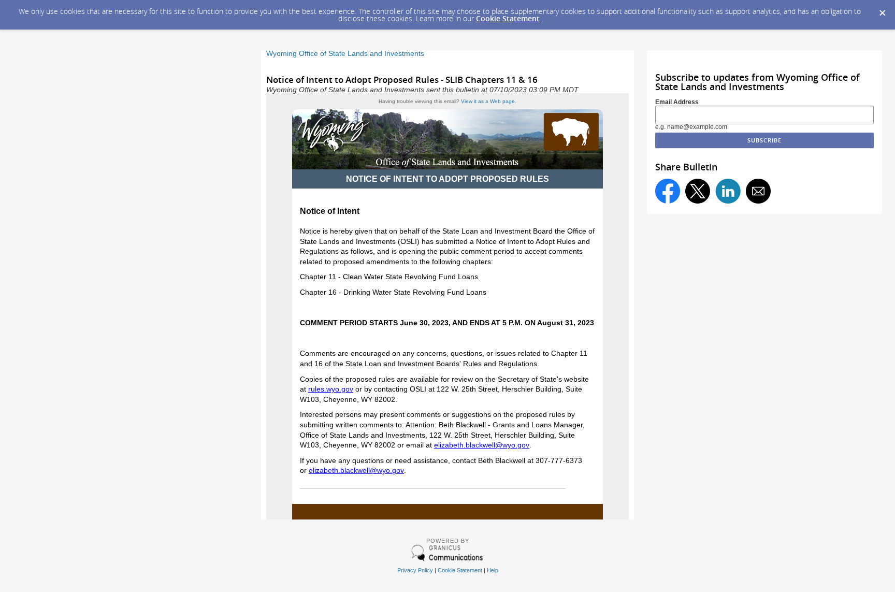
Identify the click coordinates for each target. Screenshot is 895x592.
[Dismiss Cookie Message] (882, 10)
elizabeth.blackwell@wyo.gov (481, 445)
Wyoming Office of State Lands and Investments (345, 53)
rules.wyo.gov (330, 389)
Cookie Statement (508, 18)
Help (492, 570)
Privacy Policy (415, 570)
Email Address (677, 102)
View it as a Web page (488, 101)
